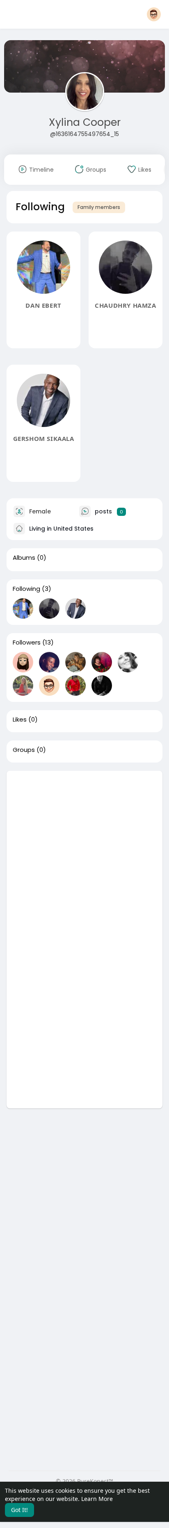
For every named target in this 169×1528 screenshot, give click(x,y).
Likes (20, 719)
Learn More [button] (97, 1499)
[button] (154, 14)
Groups (24, 750)
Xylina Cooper (85, 122)
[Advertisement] (84, 855)
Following (26, 589)
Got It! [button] (19, 1510)
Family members (99, 207)
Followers (27, 642)
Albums (24, 557)
